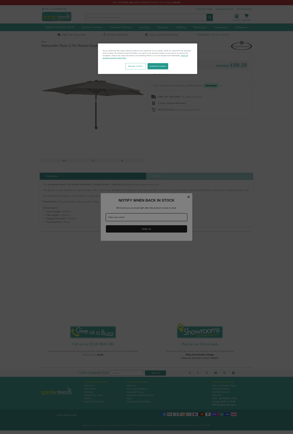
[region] (147, 58)
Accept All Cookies (158, 66)
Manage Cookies (135, 66)
